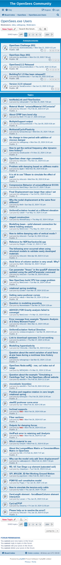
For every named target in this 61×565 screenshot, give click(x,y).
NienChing (24, 187)
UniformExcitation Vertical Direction (27, 329)
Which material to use (20, 441)
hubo (21, 490)
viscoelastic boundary (20, 384)
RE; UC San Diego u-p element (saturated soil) (32, 467)
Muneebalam (25, 305)
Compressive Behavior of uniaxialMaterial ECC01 (34, 185)
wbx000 (23, 379)
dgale (22, 169)
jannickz (23, 340)
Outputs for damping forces (23, 425)
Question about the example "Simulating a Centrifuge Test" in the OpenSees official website (33, 375)
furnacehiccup (25, 132)
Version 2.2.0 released (20, 84)
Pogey (22, 483)
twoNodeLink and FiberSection (24, 99)
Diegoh (22, 244)
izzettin (22, 290)
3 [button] (33, 34)
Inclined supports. (18, 409)
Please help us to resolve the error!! (27, 510)
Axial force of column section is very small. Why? (34, 261)
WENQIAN (24, 370)
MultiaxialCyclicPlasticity (21, 129)
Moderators (31, 25)
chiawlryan (24, 469)
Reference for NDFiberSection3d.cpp (27, 242)
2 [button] (29, 34)
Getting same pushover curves (24, 295)
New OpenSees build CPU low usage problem (32, 280)
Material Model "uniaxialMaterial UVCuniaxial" (32, 106)
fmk (21, 411)
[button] (21, 35)
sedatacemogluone (27, 332)
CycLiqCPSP (15, 503)
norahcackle (24, 153)
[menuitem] (8, 10)
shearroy (23, 506)
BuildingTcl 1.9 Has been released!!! (27, 74)
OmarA (22, 444)
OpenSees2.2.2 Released (21, 64)
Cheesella (23, 348)
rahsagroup (24, 360)
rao (21, 405)
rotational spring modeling (22, 288)
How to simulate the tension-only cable (28, 487)
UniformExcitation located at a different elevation (33, 210)
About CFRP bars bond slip (23, 114)
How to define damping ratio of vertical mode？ (33, 233)
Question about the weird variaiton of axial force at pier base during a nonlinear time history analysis (33, 355)
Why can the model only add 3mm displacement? (34, 459)
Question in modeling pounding (25, 303)
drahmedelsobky (26, 48)
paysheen (23, 476)
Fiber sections (16, 417)
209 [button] (47, 34)
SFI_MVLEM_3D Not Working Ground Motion (31, 473)
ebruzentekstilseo (27, 67)
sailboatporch (25, 461)
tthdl (21, 117)
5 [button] (40, 34)
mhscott (23, 109)
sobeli (22, 213)
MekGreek (24, 229)
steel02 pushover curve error (23, 402)
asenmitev (24, 57)
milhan (22, 297)
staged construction (19, 217)
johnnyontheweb (26, 124)
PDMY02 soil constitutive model (25, 480)
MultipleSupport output (21, 121)
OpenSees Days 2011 (19, 55)
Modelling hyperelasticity (22, 346)
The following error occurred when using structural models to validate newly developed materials (32, 251)
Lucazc (22, 499)
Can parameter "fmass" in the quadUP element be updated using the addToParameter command (34, 270)
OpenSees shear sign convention (26, 158)
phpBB (22, 559)
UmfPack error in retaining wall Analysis (29, 433)
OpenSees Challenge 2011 (22, 45)
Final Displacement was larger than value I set (32, 192)
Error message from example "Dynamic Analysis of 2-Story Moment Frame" (33, 320)
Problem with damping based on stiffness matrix (33, 166)
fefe (21, 453)
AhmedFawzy (25, 219)
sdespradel (24, 102)
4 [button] (36, 34)
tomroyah (23, 397)
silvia (14, 25)
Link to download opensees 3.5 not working (31, 337)
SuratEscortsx (25, 86)
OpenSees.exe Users (16, 21)
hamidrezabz (25, 76)
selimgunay (21, 25)
